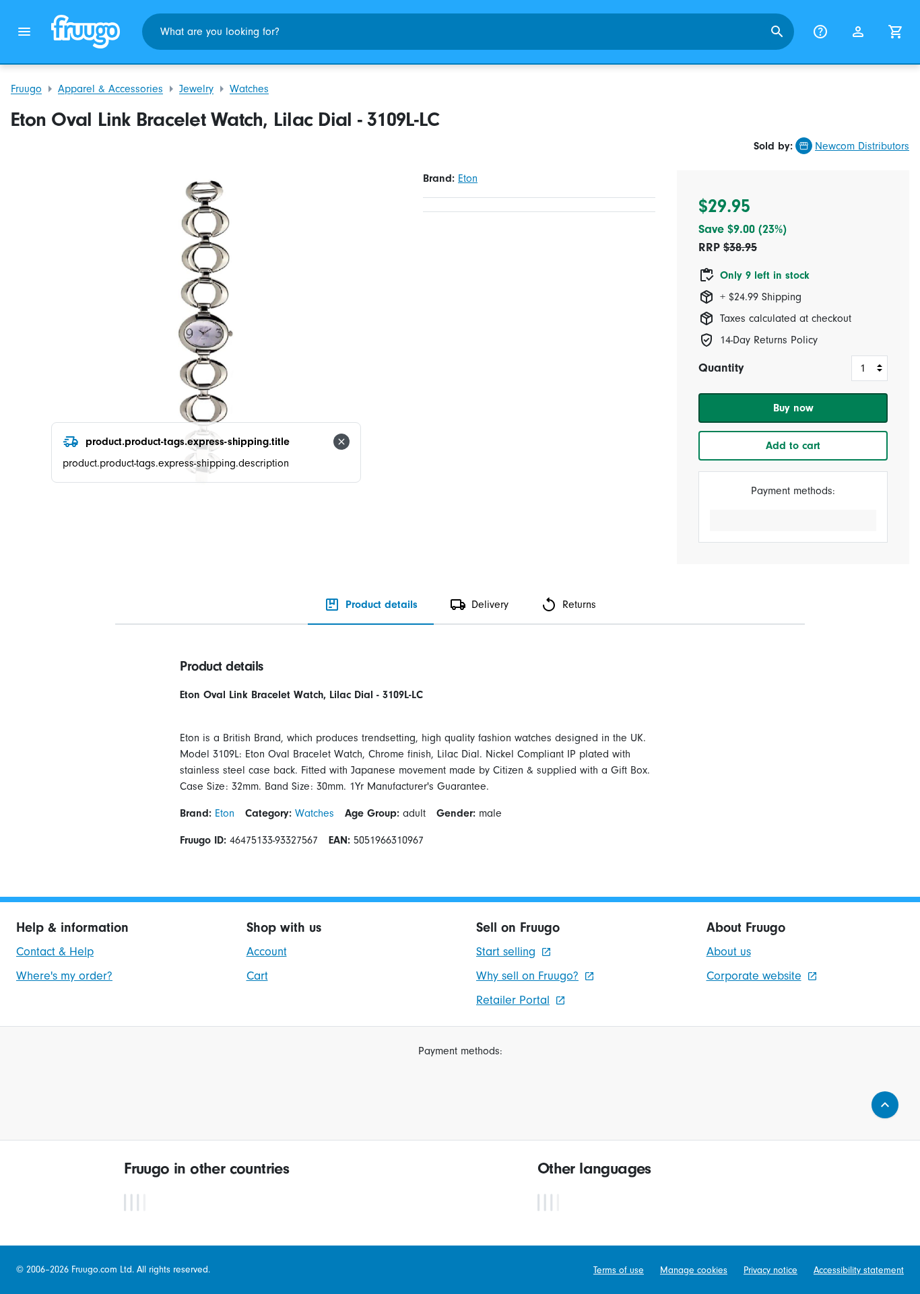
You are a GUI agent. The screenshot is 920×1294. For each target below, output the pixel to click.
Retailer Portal (513, 1000)
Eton (468, 178)
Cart (257, 976)
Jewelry (196, 89)
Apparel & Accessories (110, 89)
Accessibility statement (859, 1270)
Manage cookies (693, 1270)
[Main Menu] (24, 31)
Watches (249, 89)
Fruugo (26, 89)
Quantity (721, 368)
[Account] (858, 31)
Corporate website (754, 976)
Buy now (793, 408)
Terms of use (618, 1270)
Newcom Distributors (862, 146)
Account (267, 952)
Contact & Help (55, 952)
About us (729, 952)
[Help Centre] (820, 31)
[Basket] (895, 31)
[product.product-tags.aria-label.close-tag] (341, 442)
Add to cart (793, 446)
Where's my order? (64, 976)
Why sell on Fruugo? (527, 976)
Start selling (505, 952)
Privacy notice (770, 1270)
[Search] (777, 31)
